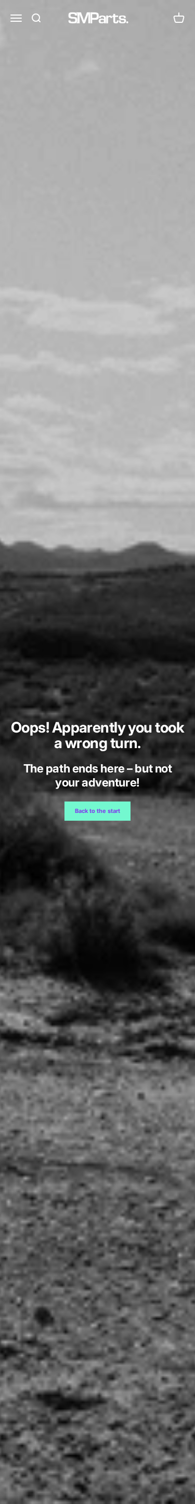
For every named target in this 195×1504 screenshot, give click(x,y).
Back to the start (97, 810)
